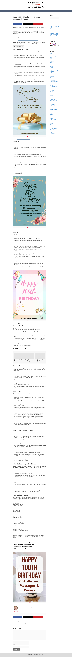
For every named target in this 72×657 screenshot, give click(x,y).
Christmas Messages (53, 68)
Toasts (51, 132)
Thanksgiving (52, 129)
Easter (51, 72)
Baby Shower (52, 61)
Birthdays (51, 66)
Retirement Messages (53, 122)
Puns (36, 10)
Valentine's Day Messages (54, 134)
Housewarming (52, 99)
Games (51, 82)
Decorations (52, 71)
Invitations (51, 101)
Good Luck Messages (53, 86)
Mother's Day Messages (54, 108)
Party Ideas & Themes (41, 10)
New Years (52, 110)
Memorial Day (52, 105)
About (27, 654)
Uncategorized (52, 133)
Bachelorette (52, 62)
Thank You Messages (53, 128)
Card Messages (22, 10)
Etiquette (51, 77)
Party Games (48, 10)
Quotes (33, 10)
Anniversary (52, 57)
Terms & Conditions (34, 654)
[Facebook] (14, 614)
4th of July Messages (53, 54)
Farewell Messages (53, 80)
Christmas (51, 67)
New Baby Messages (53, 109)
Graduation (52, 90)
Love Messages (52, 104)
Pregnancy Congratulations (54, 113)
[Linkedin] (13, 614)
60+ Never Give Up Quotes (54, 35)
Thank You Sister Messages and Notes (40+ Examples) (22, 623)
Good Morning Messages (54, 87)
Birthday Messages (16, 621)
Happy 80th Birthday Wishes (22, 323)
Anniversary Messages (53, 58)
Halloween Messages (53, 96)
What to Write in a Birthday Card (23, 138)
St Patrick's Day (52, 124)
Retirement (52, 120)
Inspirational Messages (53, 100)
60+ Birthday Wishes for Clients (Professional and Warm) (28, 39)
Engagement (52, 76)
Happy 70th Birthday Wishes (22, 229)
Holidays (28, 10)
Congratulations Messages (54, 70)
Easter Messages (53, 75)
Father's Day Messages (54, 81)
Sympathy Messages (53, 127)
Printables (51, 114)
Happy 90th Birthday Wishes (22, 348)
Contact (30, 654)
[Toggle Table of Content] (22, 46)
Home (17, 10)
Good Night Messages (53, 89)
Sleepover (51, 123)
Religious (51, 118)
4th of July (51, 53)
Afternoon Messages (53, 56)
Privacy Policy (39, 654)
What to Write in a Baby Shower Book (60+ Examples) (22, 622)
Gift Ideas (54, 10)
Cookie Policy (43, 654)
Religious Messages (53, 119)
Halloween (51, 94)
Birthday (51, 63)
